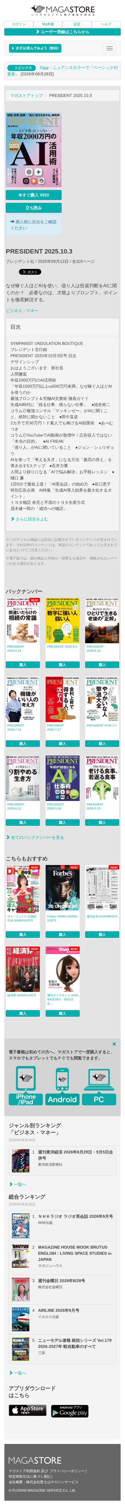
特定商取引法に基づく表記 (30, 1476)
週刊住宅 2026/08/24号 (102, 916)
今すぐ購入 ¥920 (33, 195)
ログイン (19, 24)
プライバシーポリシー (67, 1471)
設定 (77, 24)
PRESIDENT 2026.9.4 (62, 646)
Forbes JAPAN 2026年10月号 (62, 918)
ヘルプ (106, 24)
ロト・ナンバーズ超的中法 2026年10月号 (21, 918)
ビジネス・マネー (22, 310)
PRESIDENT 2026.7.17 (55, 727)
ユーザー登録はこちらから (65, 31)
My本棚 (48, 24)
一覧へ (19, 1184)
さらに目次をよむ (31, 519)
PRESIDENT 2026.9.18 (15, 648)
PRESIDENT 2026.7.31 (15, 727)
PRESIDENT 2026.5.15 (95, 806)
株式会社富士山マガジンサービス (52, 1482)
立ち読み (34, 207)
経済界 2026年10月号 (21, 995)
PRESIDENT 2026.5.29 (55, 806)
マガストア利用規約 (24, 1471)
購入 (22, 665)
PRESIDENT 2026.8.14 (95, 648)
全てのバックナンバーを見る (37, 837)
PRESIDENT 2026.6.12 (15, 806)
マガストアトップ (26, 95)
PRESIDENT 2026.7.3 (102, 725)
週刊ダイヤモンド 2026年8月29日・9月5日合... (62, 999)
